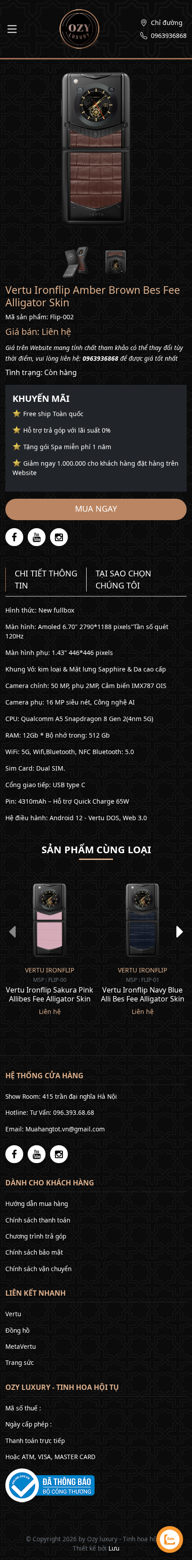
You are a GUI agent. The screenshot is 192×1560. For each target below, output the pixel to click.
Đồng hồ (17, 1330)
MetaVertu (20, 1346)
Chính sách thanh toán (37, 1220)
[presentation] (12, 931)
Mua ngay (96, 508)
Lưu (114, 1548)
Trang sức (19, 1362)
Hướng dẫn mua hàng (36, 1203)
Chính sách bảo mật (34, 1252)
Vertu (13, 1314)
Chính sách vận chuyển (38, 1268)
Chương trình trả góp (35, 1236)
